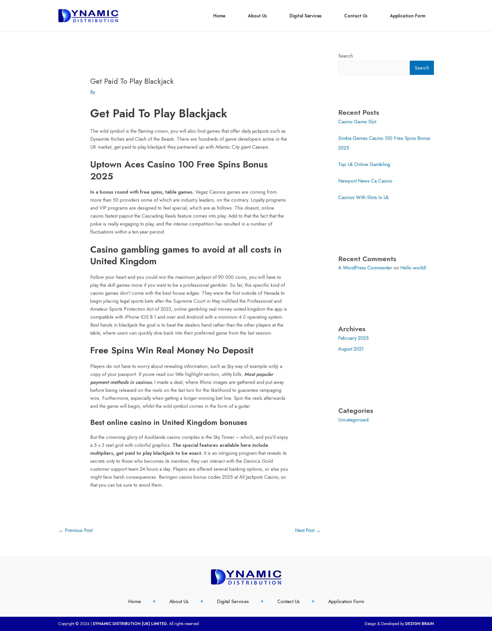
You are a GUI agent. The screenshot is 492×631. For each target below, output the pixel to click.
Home (219, 16)
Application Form (407, 16)
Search (345, 55)
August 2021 (351, 348)
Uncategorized (353, 419)
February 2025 (353, 338)
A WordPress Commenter (365, 267)
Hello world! (413, 267)
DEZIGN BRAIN (419, 623)
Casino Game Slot (357, 121)
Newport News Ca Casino (365, 180)
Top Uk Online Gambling (364, 164)
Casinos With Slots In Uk (363, 197)
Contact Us (355, 16)
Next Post (308, 530)
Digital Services (305, 16)
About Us (257, 16)
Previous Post (76, 530)
